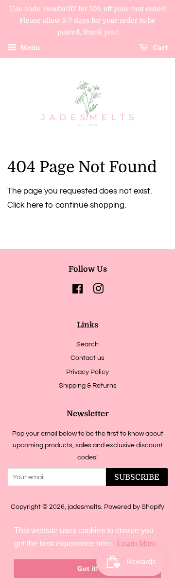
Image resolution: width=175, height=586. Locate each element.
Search (87, 344)
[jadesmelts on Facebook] (77, 290)
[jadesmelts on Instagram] (98, 290)
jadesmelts (84, 506)
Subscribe (136, 477)
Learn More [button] (137, 543)
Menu (29, 48)
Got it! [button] (87, 568)
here (35, 205)
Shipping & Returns (88, 385)
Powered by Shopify (134, 506)
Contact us (87, 357)
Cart (160, 48)
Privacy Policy (87, 371)
